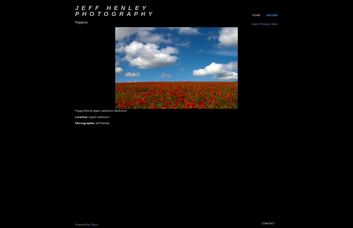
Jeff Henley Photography (115, 10)
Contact (268, 223)
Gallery (272, 15)
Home (256, 15)
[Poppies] (176, 68)
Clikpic (94, 224)
